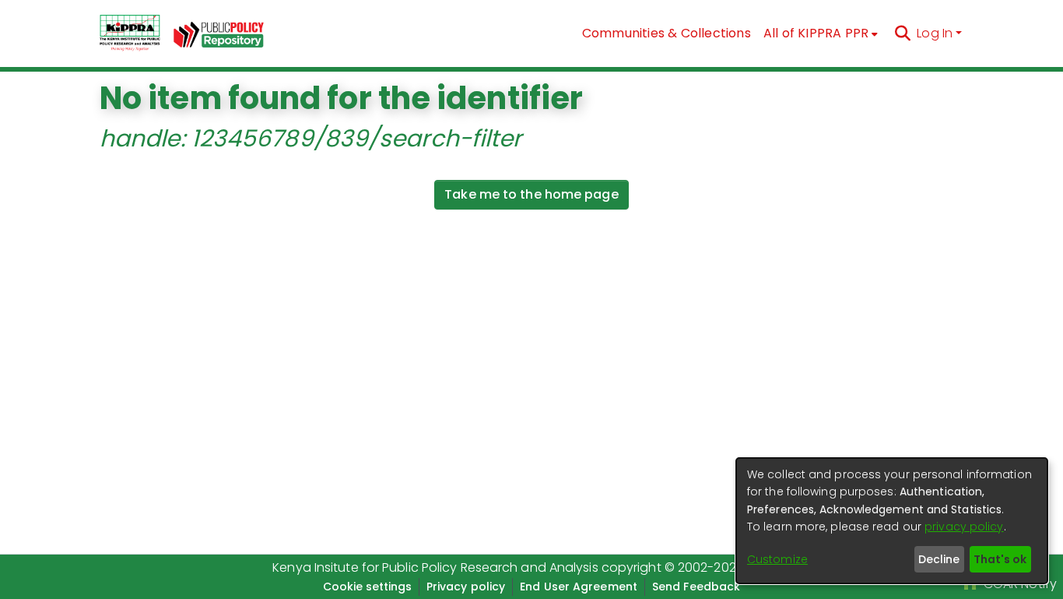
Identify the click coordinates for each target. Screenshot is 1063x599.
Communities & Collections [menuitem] (666, 33)
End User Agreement (578, 586)
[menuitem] (821, 33)
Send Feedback (696, 586)
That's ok (1000, 559)
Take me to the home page (531, 194)
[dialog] (891, 520)
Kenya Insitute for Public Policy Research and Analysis (435, 567)
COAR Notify (1019, 584)
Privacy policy (465, 586)
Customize (777, 559)
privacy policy (963, 526)
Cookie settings (367, 586)
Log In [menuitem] (934, 33)
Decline (939, 559)
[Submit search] (902, 33)
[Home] (130, 33)
